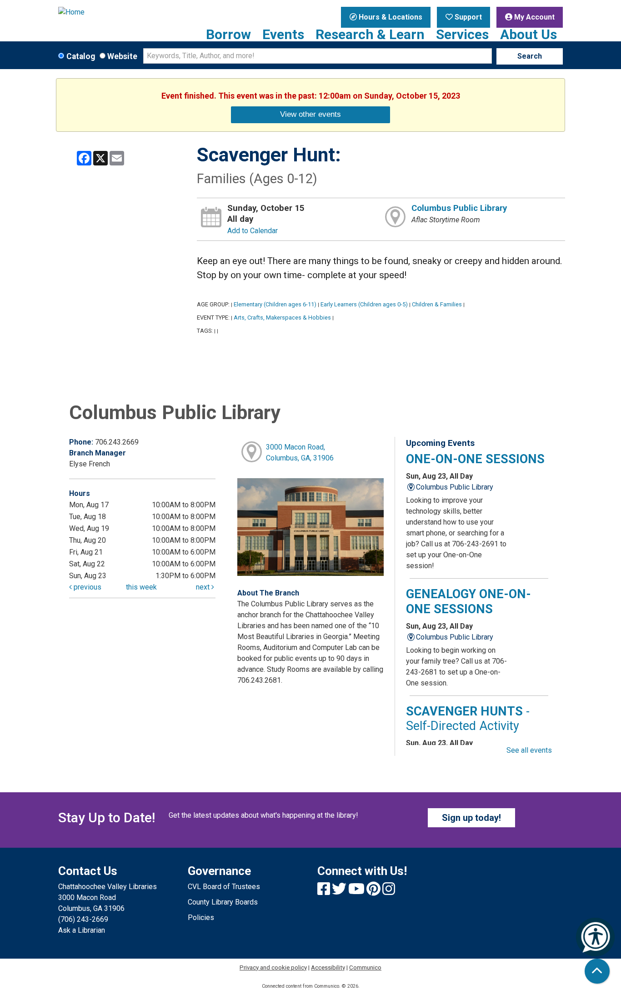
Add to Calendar (252, 230)
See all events (529, 750)
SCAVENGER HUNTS (468, 718)
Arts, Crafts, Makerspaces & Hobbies (282, 317)
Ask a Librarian (81, 930)
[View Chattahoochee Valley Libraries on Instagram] (388, 891)
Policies (201, 917)
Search (529, 56)
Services (462, 34)
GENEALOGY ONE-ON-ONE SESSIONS (468, 601)
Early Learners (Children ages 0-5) (364, 304)
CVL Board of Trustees (224, 886)
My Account (533, 17)
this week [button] (141, 587)
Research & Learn (370, 34)
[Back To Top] (597, 971)
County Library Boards (223, 902)
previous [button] (86, 587)
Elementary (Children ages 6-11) (275, 304)
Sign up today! (471, 817)
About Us (528, 34)
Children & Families (437, 304)
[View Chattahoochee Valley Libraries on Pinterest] (374, 891)
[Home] (116, 12)
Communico (365, 967)
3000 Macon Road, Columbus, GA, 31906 (300, 452)
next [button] (203, 587)
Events (283, 34)
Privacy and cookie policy (273, 967)
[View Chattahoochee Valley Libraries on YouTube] (357, 891)
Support (467, 17)
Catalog (80, 56)
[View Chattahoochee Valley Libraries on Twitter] (340, 891)
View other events (310, 114)
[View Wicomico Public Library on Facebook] (324, 891)
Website (122, 56)
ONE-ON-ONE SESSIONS (475, 459)
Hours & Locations (389, 17)
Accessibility (328, 967)
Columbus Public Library (459, 208)
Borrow (228, 34)
